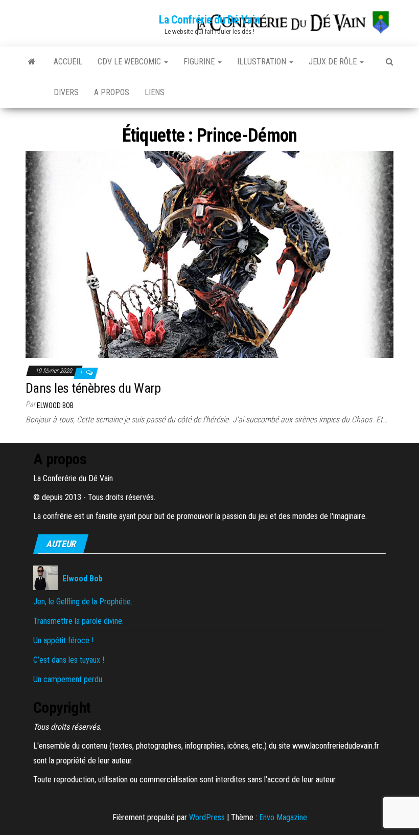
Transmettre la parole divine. (78, 621)
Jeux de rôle (334, 61)
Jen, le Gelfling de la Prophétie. (82, 601)
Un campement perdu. (68, 679)
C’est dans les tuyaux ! (68, 660)
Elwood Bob (55, 405)
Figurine (200, 61)
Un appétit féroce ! (63, 640)
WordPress (207, 817)
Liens (155, 92)
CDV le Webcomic (130, 61)
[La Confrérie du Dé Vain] (32, 62)
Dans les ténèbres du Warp (93, 388)
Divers (66, 92)
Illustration (262, 61)
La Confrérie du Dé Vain (209, 19)
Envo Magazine (283, 817)
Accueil (68, 61)
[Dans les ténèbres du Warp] (209, 254)
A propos (111, 92)
